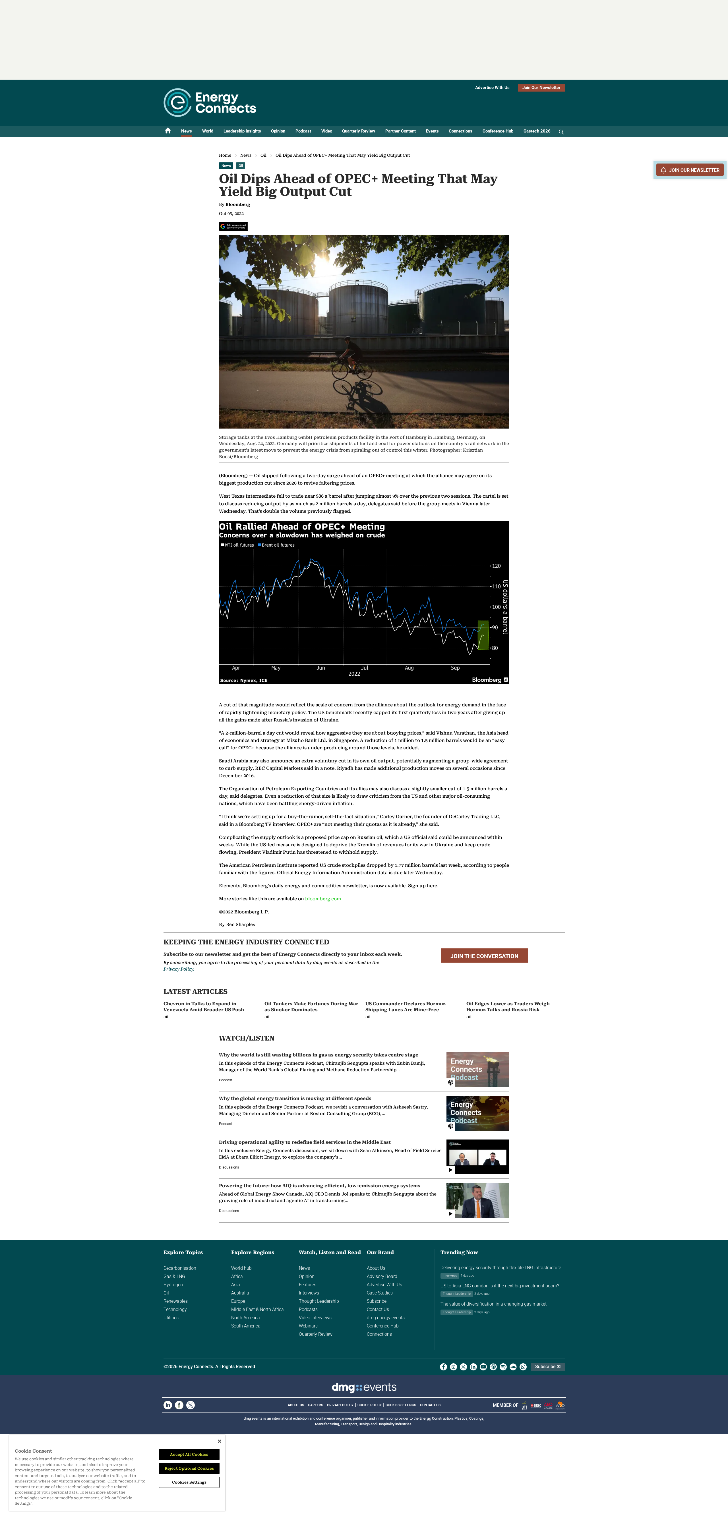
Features (307, 1284)
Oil (263, 155)
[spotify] (503, 1366)
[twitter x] (463, 1366)
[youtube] (483, 1366)
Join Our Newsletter (541, 87)
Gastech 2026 (537, 131)
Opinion (278, 131)
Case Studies (380, 1293)
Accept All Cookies (189, 1454)
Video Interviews (315, 1317)
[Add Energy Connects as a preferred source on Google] (233, 226)
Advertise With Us (492, 87)
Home (225, 155)
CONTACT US (430, 1405)
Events (432, 131)
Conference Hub (498, 131)
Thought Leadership (319, 1301)
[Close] (219, 1441)
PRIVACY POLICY (340, 1405)
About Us (376, 1268)
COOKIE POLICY (369, 1405)
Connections (460, 131)
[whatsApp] (523, 1366)
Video (326, 131)
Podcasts (308, 1309)
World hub (241, 1268)
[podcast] (493, 1366)
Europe (238, 1301)
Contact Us (378, 1309)
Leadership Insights (242, 131)
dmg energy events (386, 1317)
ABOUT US (296, 1405)
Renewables (176, 1301)
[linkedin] (473, 1366)
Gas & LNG (174, 1276)
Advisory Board (382, 1276)
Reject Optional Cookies (189, 1468)
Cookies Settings (401, 1405)
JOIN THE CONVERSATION (484, 956)
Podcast (303, 131)
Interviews (309, 1293)
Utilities (171, 1317)
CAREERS (315, 1405)
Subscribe (376, 1301)
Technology (175, 1309)
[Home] (168, 131)
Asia (235, 1284)
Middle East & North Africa (257, 1309)
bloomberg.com (323, 898)
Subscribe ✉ (548, 1366)
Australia (240, 1293)
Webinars (308, 1326)
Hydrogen (173, 1284)
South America (245, 1326)
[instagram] (453, 1366)
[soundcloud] (513, 1366)
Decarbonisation (180, 1268)
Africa (237, 1276)
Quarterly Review (358, 131)
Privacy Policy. (179, 969)
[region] (117, 1473)
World (207, 131)
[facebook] (443, 1366)
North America (245, 1317)
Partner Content (400, 131)
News (186, 131)
